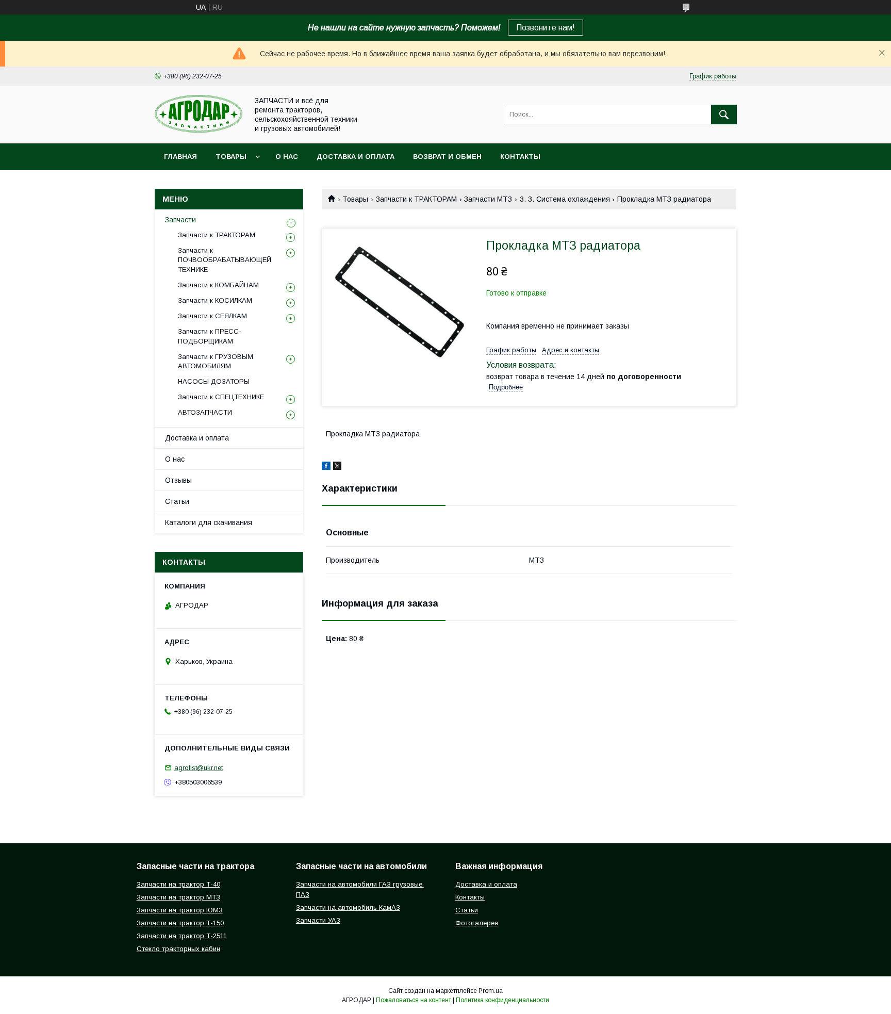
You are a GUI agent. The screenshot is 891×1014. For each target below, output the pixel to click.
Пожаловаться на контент (413, 1000)
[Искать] (724, 114)
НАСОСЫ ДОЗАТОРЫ (214, 381)
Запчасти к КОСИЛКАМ (215, 300)
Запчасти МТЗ (488, 199)
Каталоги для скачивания (208, 522)
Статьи (177, 501)
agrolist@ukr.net (198, 768)
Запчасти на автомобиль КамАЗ (348, 907)
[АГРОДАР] (198, 130)
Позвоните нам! (545, 27)
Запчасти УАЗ (318, 920)
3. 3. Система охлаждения (565, 199)
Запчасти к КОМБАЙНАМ (218, 285)
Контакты (520, 156)
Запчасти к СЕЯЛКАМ (212, 316)
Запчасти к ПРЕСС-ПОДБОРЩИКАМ (209, 336)
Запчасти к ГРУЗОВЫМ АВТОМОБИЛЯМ (215, 361)
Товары (231, 156)
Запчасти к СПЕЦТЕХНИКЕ (221, 397)
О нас (286, 156)
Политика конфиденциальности (502, 1000)
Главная (180, 156)
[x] (337, 467)
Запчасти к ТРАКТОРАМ (416, 199)
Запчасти (180, 220)
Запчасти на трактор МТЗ (178, 897)
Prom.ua (490, 990)
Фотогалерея (476, 923)
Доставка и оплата (355, 156)
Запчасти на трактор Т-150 (180, 923)
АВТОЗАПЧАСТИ (205, 412)
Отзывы (178, 480)
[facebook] (326, 467)
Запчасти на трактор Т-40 (178, 884)
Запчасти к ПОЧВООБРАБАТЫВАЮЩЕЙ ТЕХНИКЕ (224, 260)
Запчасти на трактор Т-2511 (182, 936)
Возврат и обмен (447, 156)
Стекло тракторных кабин (178, 949)
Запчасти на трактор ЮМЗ (180, 910)
